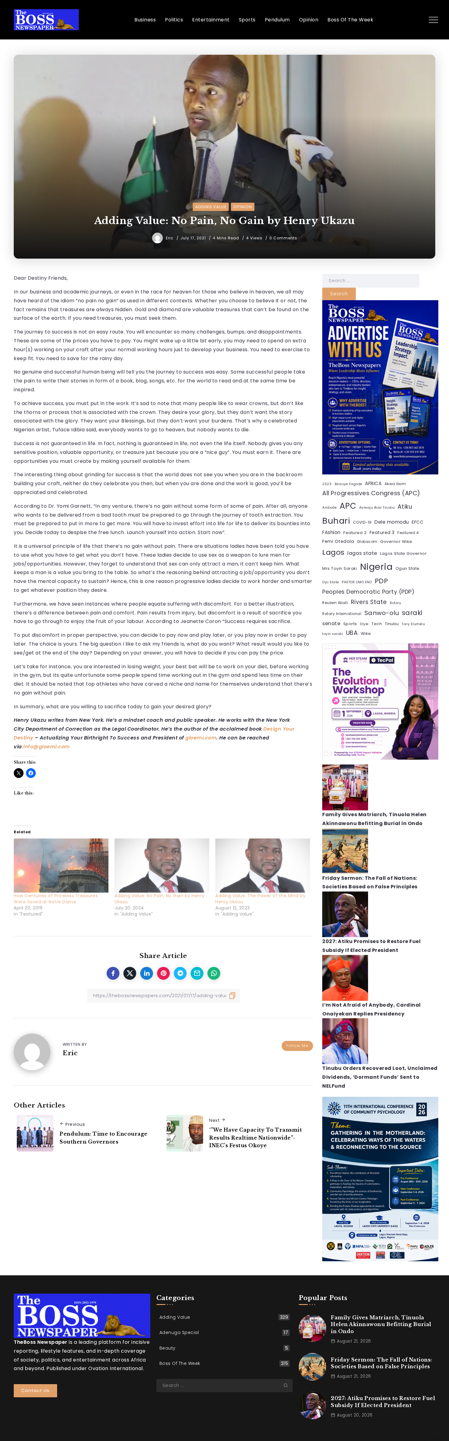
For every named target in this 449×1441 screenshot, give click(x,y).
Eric (170, 238)
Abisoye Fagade (348, 484)
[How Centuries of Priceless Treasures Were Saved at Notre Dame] (61, 865)
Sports (350, 624)
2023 (326, 484)
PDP (381, 581)
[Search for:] (370, 280)
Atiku (405, 507)
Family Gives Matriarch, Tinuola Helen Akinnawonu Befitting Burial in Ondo (381, 1324)
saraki (412, 612)
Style (364, 624)
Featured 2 (355, 533)
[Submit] (288, 1385)
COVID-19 (362, 522)
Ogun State (408, 568)
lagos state (362, 553)
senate (331, 623)
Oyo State (330, 582)
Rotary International (341, 613)
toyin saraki (332, 634)
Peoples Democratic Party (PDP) (368, 591)
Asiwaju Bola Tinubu (377, 507)
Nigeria (376, 566)
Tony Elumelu (413, 624)
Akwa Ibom (395, 483)
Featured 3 (382, 532)
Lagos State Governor (403, 553)
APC (348, 505)
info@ (31, 746)
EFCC (417, 522)
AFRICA (373, 483)
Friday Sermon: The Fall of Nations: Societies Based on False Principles (381, 1363)
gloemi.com (201, 737)
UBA (352, 633)
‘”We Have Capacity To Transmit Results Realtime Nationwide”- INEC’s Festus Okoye (255, 1137)
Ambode (329, 507)
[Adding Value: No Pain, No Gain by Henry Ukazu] (162, 865)
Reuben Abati (335, 602)
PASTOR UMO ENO (357, 582)
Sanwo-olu (381, 613)
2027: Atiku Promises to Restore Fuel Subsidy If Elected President (383, 1401)
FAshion (331, 532)
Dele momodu (391, 522)
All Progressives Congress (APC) (371, 493)
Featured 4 (408, 532)
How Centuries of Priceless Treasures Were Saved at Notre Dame (56, 899)
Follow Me (297, 1045)
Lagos (333, 552)
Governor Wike (396, 541)
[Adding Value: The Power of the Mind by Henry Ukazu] (262, 865)
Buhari (336, 521)
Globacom (367, 541)
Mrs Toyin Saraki (339, 568)
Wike (366, 633)
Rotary (395, 603)
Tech (376, 624)
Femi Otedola (338, 541)
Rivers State (369, 602)
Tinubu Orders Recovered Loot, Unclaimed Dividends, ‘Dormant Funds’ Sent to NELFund (380, 1077)
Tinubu (392, 624)
